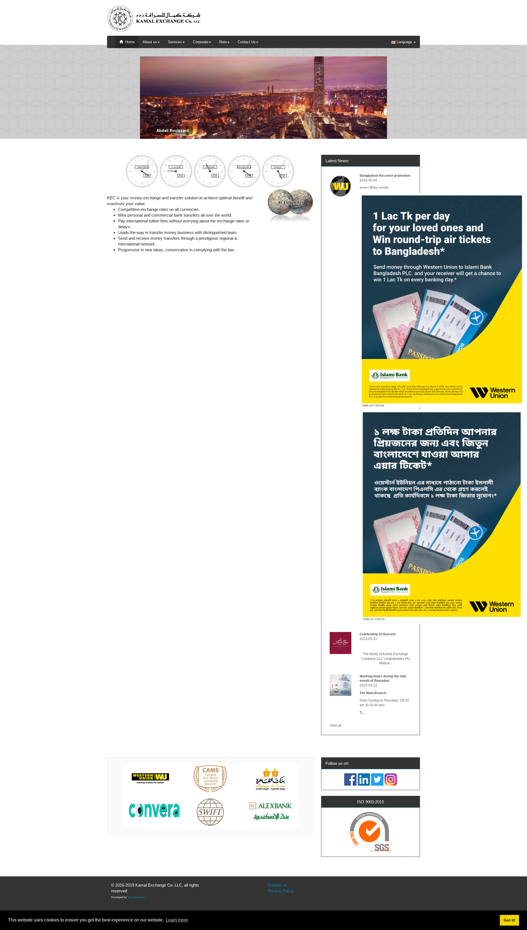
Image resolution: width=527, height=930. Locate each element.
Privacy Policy (280, 890)
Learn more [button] (177, 920)
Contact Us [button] (247, 42)
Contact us (277, 885)
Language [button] (404, 42)
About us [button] (150, 42)
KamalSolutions (136, 897)
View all (335, 725)
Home (128, 42)
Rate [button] (223, 42)
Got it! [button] (509, 920)
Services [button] (175, 42)
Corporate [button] (200, 42)
